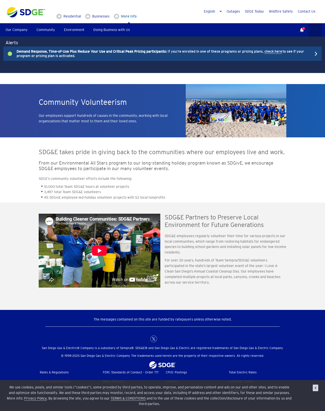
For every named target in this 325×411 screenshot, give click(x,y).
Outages (233, 11)
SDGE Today (254, 11)
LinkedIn (162, 339)
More (159, 53)
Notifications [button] (299, 27)
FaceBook (144, 339)
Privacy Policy (35, 398)
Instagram (171, 339)
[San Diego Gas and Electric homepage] (26, 16)
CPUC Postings (176, 372)
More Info (129, 16)
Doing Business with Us (111, 30)
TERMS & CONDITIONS (128, 398)
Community (45, 30)
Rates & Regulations (54, 372)
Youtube (180, 339)
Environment (74, 30)
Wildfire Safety (281, 11)
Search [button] (315, 29)
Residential (72, 16)
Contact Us (306, 11)
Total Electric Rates (243, 372)
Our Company (17, 30)
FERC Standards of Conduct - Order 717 (131, 372)
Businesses (100, 16)
